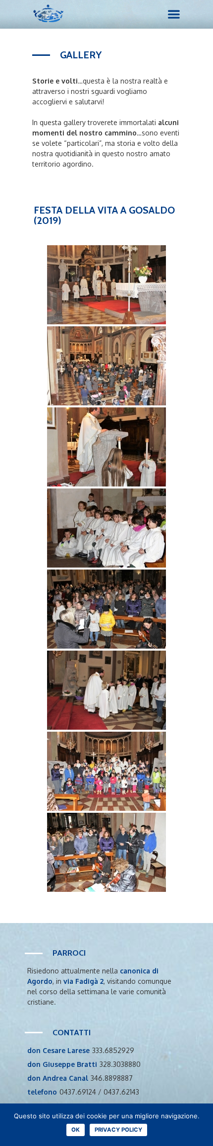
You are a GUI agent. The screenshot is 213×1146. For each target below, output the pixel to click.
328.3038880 (120, 1064)
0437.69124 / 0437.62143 (99, 1092)
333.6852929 (113, 1050)
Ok (75, 1129)
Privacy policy (118, 1129)
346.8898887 (112, 1078)
